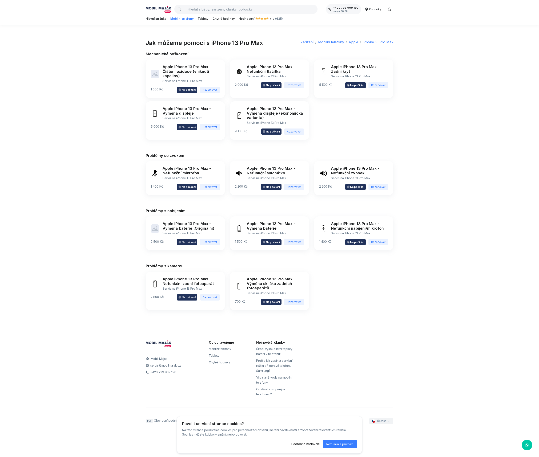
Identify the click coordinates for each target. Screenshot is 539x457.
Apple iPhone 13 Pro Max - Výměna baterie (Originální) (188, 225)
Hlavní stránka (156, 18)
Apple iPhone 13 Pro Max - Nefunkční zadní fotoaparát (188, 281)
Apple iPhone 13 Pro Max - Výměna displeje (187, 110)
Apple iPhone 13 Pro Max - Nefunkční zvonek (355, 170)
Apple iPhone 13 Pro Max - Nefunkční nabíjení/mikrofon (357, 225)
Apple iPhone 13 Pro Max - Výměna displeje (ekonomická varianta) (275, 113)
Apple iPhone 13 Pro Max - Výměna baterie (271, 225)
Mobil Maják (158, 358)
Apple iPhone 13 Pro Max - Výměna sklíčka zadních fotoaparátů (271, 283)
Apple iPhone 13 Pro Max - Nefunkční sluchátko (271, 170)
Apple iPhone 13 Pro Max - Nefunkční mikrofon (187, 170)
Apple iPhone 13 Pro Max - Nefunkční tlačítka (271, 69)
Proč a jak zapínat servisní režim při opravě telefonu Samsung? (274, 365)
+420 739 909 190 (162, 372)
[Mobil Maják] (158, 9)
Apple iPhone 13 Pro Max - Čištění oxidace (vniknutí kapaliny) (187, 71)
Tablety (203, 18)
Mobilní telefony (182, 18)
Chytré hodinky (224, 18)
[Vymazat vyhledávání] (314, 9)
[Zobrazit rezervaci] (389, 9)
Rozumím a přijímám (339, 444)
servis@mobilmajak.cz (165, 365)
